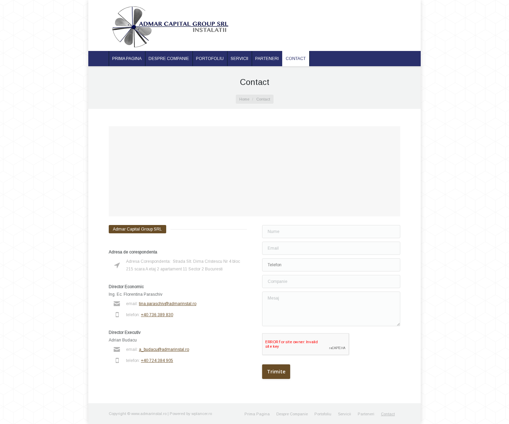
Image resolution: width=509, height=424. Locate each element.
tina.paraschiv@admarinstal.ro (167, 303)
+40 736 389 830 (157, 314)
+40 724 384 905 (157, 360)
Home (244, 99)
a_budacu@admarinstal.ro (164, 349)
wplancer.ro (201, 414)
